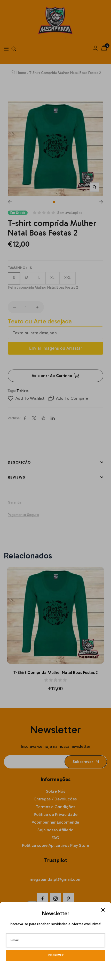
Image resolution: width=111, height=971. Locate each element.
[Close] (103, 910)
